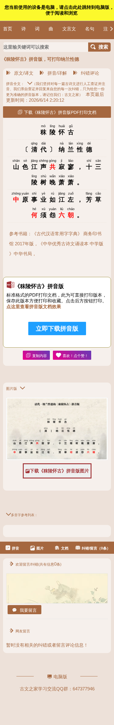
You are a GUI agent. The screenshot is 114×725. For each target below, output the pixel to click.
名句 (89, 28)
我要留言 (28, 610)
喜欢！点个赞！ (75, 356)
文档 (64, 548)
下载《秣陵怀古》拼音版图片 (59, 470)
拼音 (15, 548)
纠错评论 (90, 73)
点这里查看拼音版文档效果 (33, 306)
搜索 (103, 46)
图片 (40, 548)
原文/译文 (23, 73)
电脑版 (60, 676)
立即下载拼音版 (57, 328)
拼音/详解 (57, 73)
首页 (7, 28)
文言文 (69, 28)
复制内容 (39, 356)
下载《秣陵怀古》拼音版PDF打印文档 (60, 112)
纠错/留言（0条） (96, 548)
